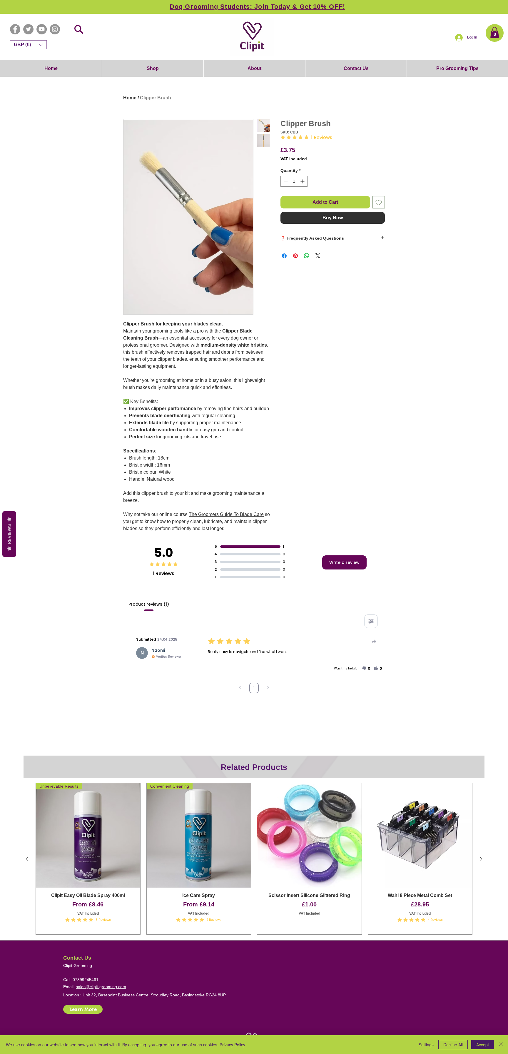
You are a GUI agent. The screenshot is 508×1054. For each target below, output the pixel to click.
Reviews (9, 534)
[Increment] (303, 181)
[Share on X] (317, 255)
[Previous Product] (27, 858)
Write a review (344, 562)
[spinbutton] (294, 181)
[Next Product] (480, 858)
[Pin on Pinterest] (295, 255)
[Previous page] (239, 688)
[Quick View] (309, 835)
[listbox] (28, 44)
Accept (482, 1045)
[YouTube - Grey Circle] (41, 29)
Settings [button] (426, 1045)
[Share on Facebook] (284, 255)
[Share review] (374, 641)
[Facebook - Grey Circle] (15, 29)
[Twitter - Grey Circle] (28, 29)
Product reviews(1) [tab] (148, 604)
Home (129, 97)
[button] (494, 32)
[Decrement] (285, 181)
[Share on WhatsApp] (306, 255)
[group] (254, 859)
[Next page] (268, 688)
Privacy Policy (232, 1045)
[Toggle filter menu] (371, 621)
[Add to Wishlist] (378, 202)
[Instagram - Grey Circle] (55, 29)
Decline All (453, 1045)
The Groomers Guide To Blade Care (226, 514)
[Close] (500, 1044)
